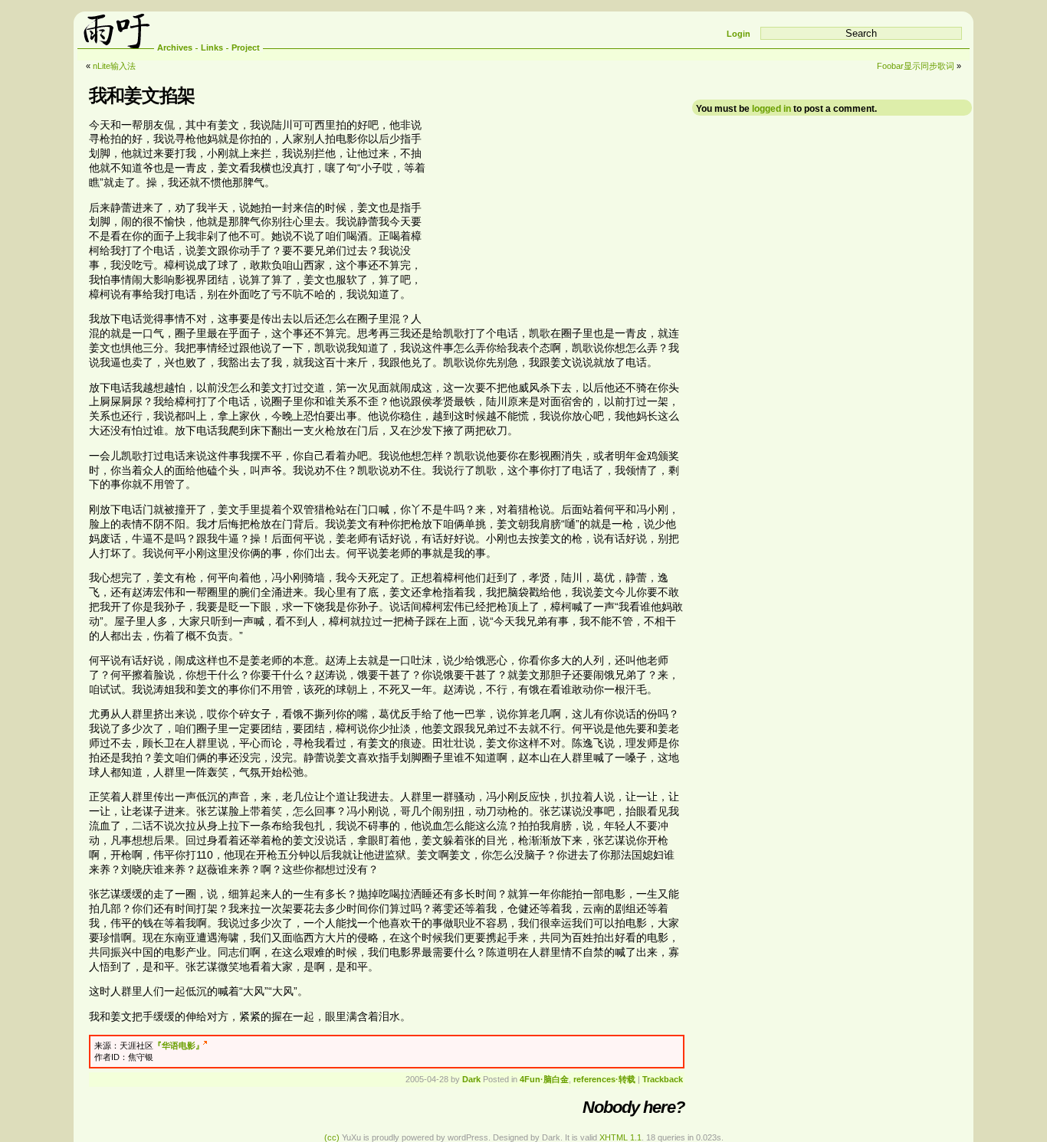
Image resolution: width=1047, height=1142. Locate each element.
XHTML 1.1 (620, 1137)
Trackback (662, 1079)
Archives (174, 47)
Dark (471, 1079)
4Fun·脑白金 (544, 1079)
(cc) (332, 1137)
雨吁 (115, 29)
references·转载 (604, 1079)
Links (212, 47)
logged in (771, 108)
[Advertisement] (555, 215)
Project (245, 47)
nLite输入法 (114, 65)
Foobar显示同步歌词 (915, 65)
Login (738, 33)
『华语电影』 (178, 1045)
